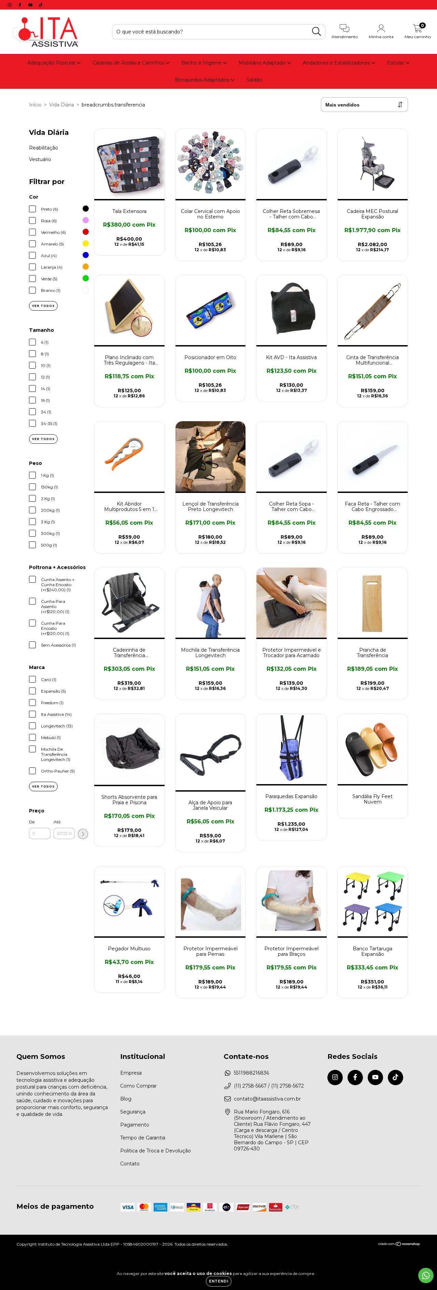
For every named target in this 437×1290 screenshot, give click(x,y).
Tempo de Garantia (142, 1138)
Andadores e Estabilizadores (337, 63)
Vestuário (40, 159)
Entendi (218, 1281)
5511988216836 (251, 1073)
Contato (130, 1164)
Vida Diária (61, 105)
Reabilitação (43, 148)
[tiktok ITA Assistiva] (40, 5)
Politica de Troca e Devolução (155, 1151)
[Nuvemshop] (399, 1244)
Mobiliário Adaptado (263, 63)
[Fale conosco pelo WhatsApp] (426, 1275)
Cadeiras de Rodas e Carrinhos (129, 63)
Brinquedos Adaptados (202, 80)
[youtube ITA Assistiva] (31, 5)
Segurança (132, 1112)
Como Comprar (138, 1086)
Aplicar (83, 834)
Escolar (396, 63)
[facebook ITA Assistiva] (20, 5)
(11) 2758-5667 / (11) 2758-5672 (269, 1086)
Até (57, 821)
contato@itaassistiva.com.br (267, 1099)
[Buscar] (317, 32)
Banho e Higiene (202, 63)
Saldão (254, 80)
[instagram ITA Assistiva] (10, 5)
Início (35, 105)
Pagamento (134, 1125)
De (31, 821)
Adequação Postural (51, 63)
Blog (125, 1099)
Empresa (131, 1073)
